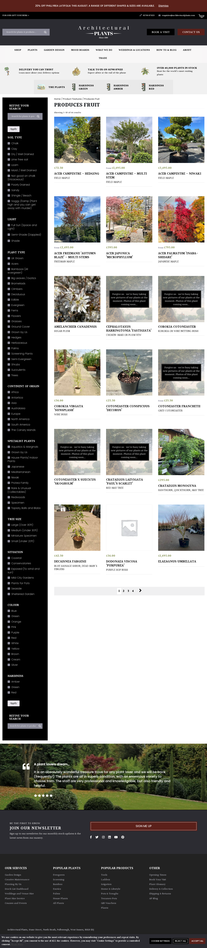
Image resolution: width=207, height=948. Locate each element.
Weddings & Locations (134, 50)
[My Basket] (201, 16)
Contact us (191, 32)
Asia (13, 403)
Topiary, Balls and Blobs (26, 508)
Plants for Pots (20, 583)
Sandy (15, 190)
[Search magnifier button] (45, 32)
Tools (104, 875)
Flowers (16, 316)
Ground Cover (20, 327)
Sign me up (144, 826)
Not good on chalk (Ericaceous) (21, 177)
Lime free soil (19, 159)
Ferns (14, 310)
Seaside (16, 588)
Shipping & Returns (160, 894)
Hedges (16, 337)
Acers (14, 264)
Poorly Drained (20, 185)
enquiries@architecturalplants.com (178, 15)
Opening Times (157, 875)
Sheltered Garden (22, 594)
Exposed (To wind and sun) (24, 570)
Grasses (16, 321)
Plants (32, 50)
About (187, 50)
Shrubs (15, 364)
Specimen (17, 503)
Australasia (18, 408)
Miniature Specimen (24, 536)
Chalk (14, 143)
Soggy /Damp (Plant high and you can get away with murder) (22, 204)
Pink (13, 627)
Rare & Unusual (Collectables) (19, 490)
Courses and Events (16, 903)
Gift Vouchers (108, 903)
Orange (16, 622)
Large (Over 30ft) (22, 525)
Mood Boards (80, 50)
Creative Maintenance (17, 880)
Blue (14, 611)
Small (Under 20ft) (22, 541)
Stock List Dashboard (16, 889)
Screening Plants (22, 354)
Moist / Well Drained (24, 170)
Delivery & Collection (161, 889)
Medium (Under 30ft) (24, 530)
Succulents (18, 370)
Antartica (17, 397)
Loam (14, 165)
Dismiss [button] (163, 5)
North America (20, 419)
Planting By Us (13, 884)
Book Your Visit (157, 880)
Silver (14, 665)
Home (57, 99)
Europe (15, 414)
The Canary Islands (23, 430)
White (15, 643)
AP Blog (153, 899)
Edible (15, 300)
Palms (15, 348)
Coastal (16, 558)
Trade (103, 58)
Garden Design (54, 50)
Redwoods (18, 497)
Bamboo (57, 884)
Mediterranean (20, 472)
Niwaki (15, 477)
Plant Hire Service (15, 899)
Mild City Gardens (22, 578)
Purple (15, 632)
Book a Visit (161, 32)
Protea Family (19, 483)
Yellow (15, 649)
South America (20, 424)
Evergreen (17, 305)
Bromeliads (18, 283)
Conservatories (21, 563)
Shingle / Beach (21, 195)
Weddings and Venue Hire (19, 894)
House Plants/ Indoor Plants (23, 459)
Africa (15, 392)
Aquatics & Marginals (24, 447)
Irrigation (106, 884)
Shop (17, 50)
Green (15, 616)
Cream (15, 659)
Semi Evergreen (21, 359)
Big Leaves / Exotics (23, 278)
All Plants (58, 903)
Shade (15, 241)
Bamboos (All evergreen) (18, 271)
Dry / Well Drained (22, 154)
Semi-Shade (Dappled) (26, 235)
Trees (14, 375)
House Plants (60, 899)
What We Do (104, 50)
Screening (58, 880)
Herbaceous (19, 343)
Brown (15, 654)
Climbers (16, 289)
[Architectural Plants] (103, 32)
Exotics (57, 889)
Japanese (17, 467)
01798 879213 (148, 15)
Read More (17, 944)
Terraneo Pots (109, 899)
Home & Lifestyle (110, 889)
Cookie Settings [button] (160, 941)
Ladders (105, 880)
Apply (13, 129)
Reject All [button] (180, 941)
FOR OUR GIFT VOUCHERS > (15, 15)
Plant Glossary (157, 884)
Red (13, 638)
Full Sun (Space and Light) (22, 227)
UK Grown (17, 258)
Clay (14, 149)
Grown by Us (19, 332)
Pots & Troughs (109, 894)
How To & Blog (166, 50)
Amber (15, 682)
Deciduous (18, 294)
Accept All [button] (197, 941)
